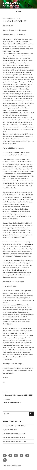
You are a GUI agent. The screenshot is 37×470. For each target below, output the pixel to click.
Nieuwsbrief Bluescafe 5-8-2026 (14, 437)
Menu (19, 11)
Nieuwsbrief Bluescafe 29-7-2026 (14, 441)
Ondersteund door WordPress (12, 465)
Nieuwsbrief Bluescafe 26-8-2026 (14, 426)
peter (18, 18)
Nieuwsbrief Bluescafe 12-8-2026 (14, 434)
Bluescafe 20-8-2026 (10, 430)
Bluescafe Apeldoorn (11, 4)
